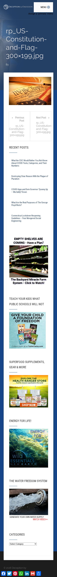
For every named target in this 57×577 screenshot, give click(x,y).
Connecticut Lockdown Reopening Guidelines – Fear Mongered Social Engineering (26, 218)
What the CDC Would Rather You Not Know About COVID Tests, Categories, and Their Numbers (29, 163)
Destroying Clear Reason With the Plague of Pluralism (29, 177)
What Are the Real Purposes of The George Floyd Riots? (29, 203)
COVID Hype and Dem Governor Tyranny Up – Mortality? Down (29, 190)
